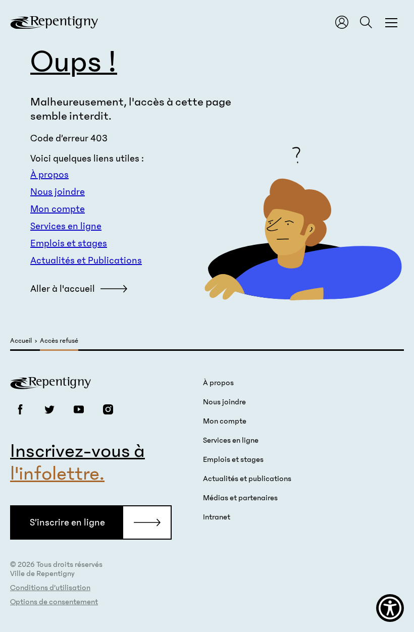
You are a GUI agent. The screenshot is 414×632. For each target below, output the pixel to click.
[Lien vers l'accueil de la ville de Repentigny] (54, 22)
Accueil (21, 341)
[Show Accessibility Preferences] (390, 608)
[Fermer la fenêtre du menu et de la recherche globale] (391, 22)
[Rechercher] (366, 22)
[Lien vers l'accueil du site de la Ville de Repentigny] (50, 382)
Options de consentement (54, 601)
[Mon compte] (341, 22)
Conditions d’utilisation (50, 587)
